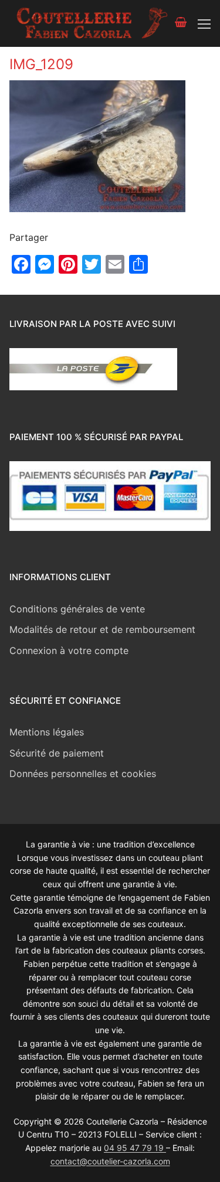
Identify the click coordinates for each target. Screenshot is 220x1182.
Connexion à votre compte (68, 650)
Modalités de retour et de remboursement (102, 629)
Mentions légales (46, 732)
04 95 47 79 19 (135, 1148)
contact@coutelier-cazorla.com (110, 1161)
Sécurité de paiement (56, 753)
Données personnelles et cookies (82, 773)
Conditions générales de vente (77, 609)
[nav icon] (204, 23)
